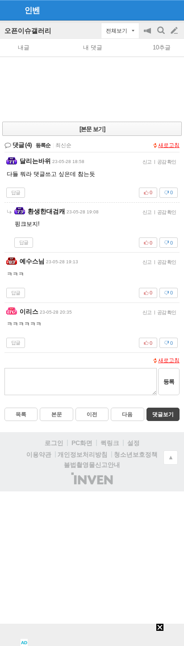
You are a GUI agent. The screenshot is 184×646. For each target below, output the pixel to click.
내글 (23, 47)
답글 (15, 192)
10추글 (162, 47)
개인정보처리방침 (83, 454)
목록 (21, 414)
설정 (133, 442)
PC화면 (81, 442)
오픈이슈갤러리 (27, 30)
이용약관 (38, 454)
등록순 (43, 145)
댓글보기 (163, 414)
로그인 (54, 442)
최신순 (63, 145)
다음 (127, 414)
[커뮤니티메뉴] (9, 10)
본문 (56, 414)
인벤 (32, 10)
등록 (168, 381)
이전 (92, 414)
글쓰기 (175, 30)
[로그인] (157, 9)
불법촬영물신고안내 (92, 464)
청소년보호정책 (136, 454)
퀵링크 (109, 442)
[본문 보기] (92, 129)
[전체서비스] (173, 9)
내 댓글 (92, 47)
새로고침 (169, 145)
